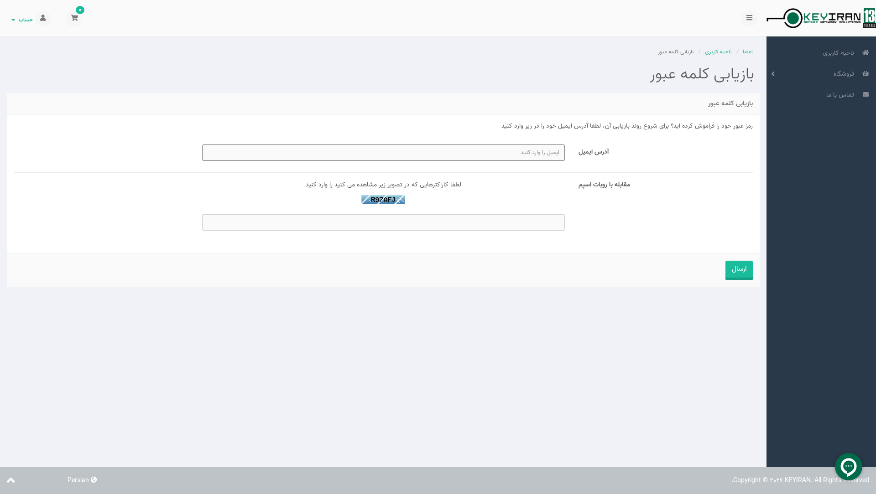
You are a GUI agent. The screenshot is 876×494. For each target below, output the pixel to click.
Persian (79, 480)
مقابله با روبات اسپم (604, 185)
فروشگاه (846, 74)
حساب (24, 19)
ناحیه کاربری (840, 53)
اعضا (748, 51)
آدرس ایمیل (594, 152)
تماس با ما (842, 95)
